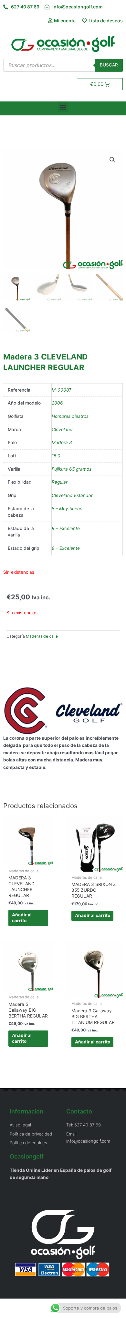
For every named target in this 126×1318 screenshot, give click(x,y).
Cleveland (62, 429)
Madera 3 (62, 442)
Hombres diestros (70, 416)
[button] (63, 106)
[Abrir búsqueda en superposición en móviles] (63, 65)
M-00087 (61, 390)
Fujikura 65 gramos (71, 469)
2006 (57, 403)
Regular (60, 482)
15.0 (56, 455)
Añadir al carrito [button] (22, 917)
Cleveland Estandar (72, 495)
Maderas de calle (42, 636)
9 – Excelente (66, 528)
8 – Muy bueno (67, 508)
